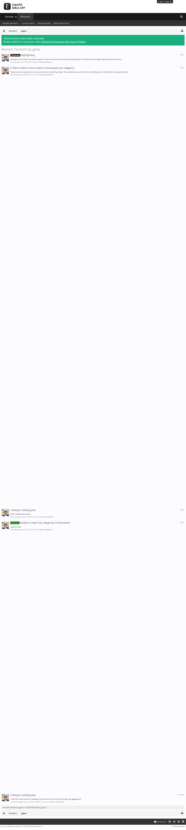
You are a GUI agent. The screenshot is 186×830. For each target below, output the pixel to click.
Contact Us (161, 821)
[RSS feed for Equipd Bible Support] (183, 822)
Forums (9, 16)
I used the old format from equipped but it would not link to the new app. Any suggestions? (45, 799)
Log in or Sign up (165, 1)
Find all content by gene (13, 807)
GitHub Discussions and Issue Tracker (63, 41)
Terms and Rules (178, 826)
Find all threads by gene (35, 807)
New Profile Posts (61, 23)
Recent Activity (44, 23)
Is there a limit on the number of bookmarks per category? (42, 68)
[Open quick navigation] (182, 30)
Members (25, 16)
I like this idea (15, 527)
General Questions (46, 74)
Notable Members (10, 23)
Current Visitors (28, 23)
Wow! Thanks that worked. (20, 514)
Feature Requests (45, 62)
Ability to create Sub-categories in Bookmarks (40, 522)
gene (19, 62)
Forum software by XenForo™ (22, 826)
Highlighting (23, 55)
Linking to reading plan (23, 510)
